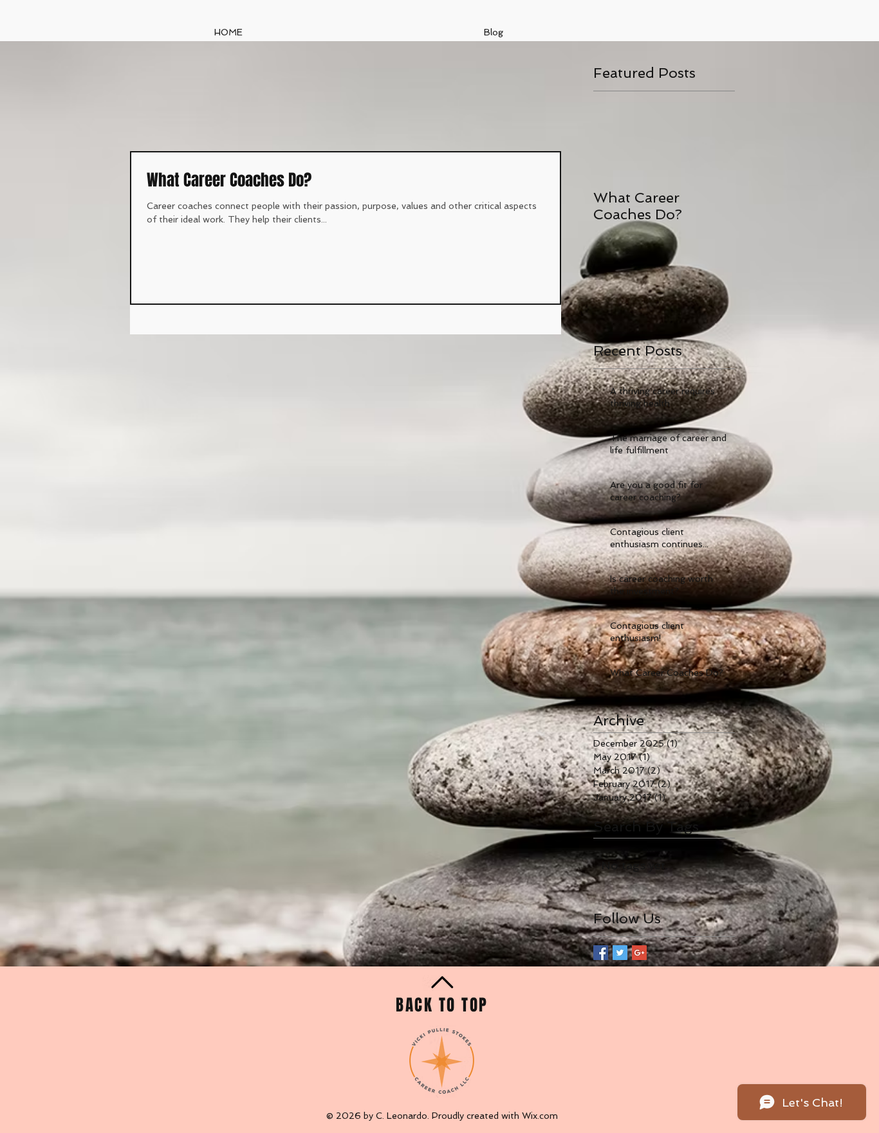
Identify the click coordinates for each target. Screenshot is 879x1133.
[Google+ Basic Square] (639, 952)
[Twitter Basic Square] (620, 952)
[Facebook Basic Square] (600, 952)
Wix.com (540, 1115)
